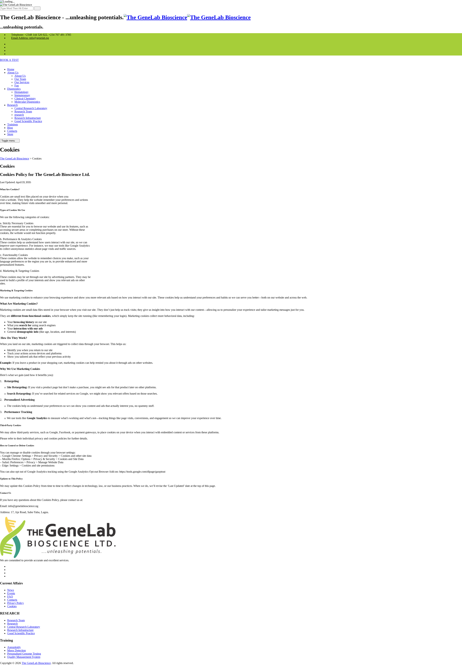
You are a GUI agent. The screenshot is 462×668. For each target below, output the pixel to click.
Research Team (23, 111)
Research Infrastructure (27, 118)
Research (12, 105)
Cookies (12, 606)
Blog (10, 127)
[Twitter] (9, 47)
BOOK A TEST (9, 59)
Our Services (21, 82)
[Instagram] (9, 44)
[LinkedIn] (9, 50)
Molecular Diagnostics (27, 101)
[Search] (37, 8)
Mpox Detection (16, 650)
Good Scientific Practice (28, 121)
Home (10, 69)
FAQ (10, 596)
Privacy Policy (15, 603)
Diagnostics (14, 88)
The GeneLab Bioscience (36, 663)
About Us (12, 72)
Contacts (12, 130)
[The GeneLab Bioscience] (187, 17)
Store (10, 134)
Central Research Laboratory (30, 108)
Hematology (21, 92)
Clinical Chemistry (25, 98)
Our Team (20, 79)
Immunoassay (22, 95)
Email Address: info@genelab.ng (30, 37)
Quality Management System (23, 656)
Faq (16, 85)
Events (11, 593)
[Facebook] (9, 53)
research (19, 114)
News (10, 590)
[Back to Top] (2, 666)
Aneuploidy (14, 647)
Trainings (12, 124)
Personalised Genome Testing (24, 653)
